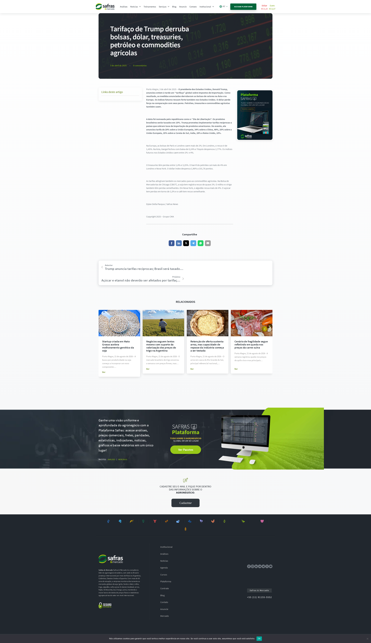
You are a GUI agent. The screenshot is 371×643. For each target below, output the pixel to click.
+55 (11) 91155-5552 (259, 597)
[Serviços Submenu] (168, 7)
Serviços (162, 6)
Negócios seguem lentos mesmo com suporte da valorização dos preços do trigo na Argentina (161, 346)
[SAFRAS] (105, 6)
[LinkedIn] (179, 243)
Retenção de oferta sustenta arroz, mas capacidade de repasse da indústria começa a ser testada (207, 346)
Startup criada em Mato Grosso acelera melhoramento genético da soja (118, 346)
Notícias (134, 6)
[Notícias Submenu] (140, 7)
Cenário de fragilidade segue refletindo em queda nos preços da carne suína (251, 344)
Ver (103, 372)
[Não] (367, 638)
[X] (186, 243)
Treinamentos (150, 6)
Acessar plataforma (243, 6)
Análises (123, 6)
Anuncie (183, 6)
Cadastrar (185, 503)
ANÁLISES (111, 459)
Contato (193, 6)
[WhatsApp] (200, 243)
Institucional (205, 6)
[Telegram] (193, 243)
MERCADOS (122, 459)
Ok (259, 638)
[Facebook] (171, 243)
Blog (174, 6)
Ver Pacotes (185, 450)
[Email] (208, 243)
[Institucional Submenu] (213, 7)
